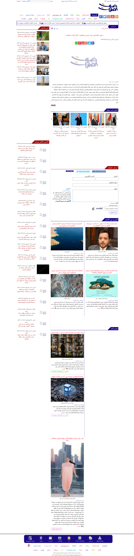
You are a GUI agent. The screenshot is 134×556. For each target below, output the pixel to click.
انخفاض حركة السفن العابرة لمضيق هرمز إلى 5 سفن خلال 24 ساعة (69, 23)
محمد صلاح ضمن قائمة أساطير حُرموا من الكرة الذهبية (67, 332)
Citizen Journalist (80, 541)
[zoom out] (57, 28)
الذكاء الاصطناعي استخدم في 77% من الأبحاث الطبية (67, 376)
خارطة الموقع (100, 541)
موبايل (41, 541)
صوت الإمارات (25, 1)
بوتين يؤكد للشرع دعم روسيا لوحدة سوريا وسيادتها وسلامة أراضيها (78, 133)
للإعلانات (60, 541)
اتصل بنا (51, 541)
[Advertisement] (57, 8)
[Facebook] (99, 172)
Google (18, 1)
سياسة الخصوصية (30, 541)
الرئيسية (114, 28)
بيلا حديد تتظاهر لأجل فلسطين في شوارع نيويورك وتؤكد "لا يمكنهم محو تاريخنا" (26, 280)
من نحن (91, 541)
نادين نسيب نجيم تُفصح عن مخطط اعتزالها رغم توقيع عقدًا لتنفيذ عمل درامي (26, 161)
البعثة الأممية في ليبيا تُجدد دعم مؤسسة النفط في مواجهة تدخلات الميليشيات (26, 248)
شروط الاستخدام (66, 190)
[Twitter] (83, 172)
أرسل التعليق (113, 212)
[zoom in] (52, 28)
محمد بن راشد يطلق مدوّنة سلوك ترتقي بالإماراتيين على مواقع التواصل (26, 337)
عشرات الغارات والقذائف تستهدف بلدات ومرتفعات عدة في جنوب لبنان (25, 23)
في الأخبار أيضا (106, 28)
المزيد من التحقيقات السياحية (60, 371)
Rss (69, 541)
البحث (51, 1)
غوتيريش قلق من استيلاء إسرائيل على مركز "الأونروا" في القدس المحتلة (61, 133)
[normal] (54, 28)
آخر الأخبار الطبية (56, 529)
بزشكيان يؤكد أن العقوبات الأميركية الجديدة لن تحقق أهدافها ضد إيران (113, 133)
